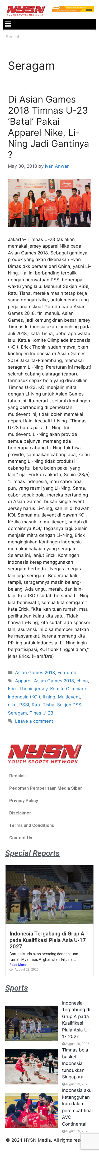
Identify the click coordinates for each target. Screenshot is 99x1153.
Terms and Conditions (31, 825)
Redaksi (17, 775)
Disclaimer (20, 813)
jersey (41, 688)
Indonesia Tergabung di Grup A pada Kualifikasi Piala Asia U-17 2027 (48, 940)
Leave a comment (34, 721)
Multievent (69, 696)
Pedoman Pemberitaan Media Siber (45, 788)
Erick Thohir (20, 688)
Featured (67, 672)
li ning (49, 696)
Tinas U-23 (41, 713)
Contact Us (20, 837)
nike (12, 704)
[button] (8, 24)
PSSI (24, 704)
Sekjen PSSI (69, 704)
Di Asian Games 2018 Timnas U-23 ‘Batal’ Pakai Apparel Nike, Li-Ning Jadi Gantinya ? (48, 127)
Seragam (17, 713)
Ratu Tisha (43, 704)
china (82, 680)
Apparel (23, 680)
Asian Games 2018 (35, 672)
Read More (18, 965)
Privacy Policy (23, 800)
